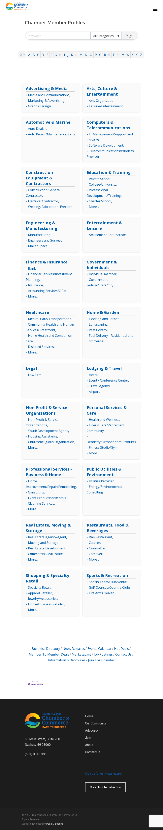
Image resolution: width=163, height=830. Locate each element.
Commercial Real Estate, (46, 554)
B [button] (34, 55)
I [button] (64, 55)
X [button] (133, 55)
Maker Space (37, 246)
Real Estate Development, (47, 548)
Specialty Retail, (39, 587)
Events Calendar (99, 648)
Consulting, (36, 492)
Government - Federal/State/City (100, 282)
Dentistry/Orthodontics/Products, (112, 442)
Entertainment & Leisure (104, 225)
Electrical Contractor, (43, 201)
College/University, (103, 184)
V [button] (123, 55)
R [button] (105, 55)
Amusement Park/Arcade (107, 235)
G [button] (56, 55)
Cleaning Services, (41, 503)
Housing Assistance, (43, 436)
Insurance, (36, 285)
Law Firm (34, 375)
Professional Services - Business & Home (49, 471)
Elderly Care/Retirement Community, (105, 428)
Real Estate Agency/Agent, (47, 537)
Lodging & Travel (104, 368)
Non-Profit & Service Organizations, (42, 422)
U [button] (118, 55)
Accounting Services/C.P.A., (47, 291)
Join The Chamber (101, 660)
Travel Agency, (100, 386)
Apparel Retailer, (40, 593)
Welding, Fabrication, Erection (50, 207)
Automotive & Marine (48, 122)
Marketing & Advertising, (46, 100)
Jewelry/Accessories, (43, 598)
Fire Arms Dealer (101, 593)
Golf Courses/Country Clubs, (110, 587)
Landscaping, (99, 324)
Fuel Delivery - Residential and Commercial (110, 338)
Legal (31, 368)
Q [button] (100, 55)
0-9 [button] (22, 55)
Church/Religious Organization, (51, 442)
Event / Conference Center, (109, 380)
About (89, 745)
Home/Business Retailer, (46, 604)
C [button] (38, 55)
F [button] (51, 55)
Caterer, (95, 542)
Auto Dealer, (37, 128)
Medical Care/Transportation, (50, 319)
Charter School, (100, 201)
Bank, (32, 268)
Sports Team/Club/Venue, (108, 582)
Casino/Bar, (97, 548)
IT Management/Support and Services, (110, 137)
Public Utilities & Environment (104, 471)
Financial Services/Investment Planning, (49, 277)
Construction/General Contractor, (43, 193)
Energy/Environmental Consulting (104, 489)
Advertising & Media (47, 88)
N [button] (86, 55)
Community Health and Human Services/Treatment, (50, 327)
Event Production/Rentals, (47, 498)
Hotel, (93, 375)
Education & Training (109, 172)
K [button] (72, 55)
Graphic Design (39, 106)
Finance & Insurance (47, 262)
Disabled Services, (41, 347)
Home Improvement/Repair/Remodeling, (51, 484)
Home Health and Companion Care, (49, 338)
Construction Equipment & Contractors (39, 178)
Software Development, (106, 145)
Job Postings (103, 654)
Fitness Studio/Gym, (103, 447)
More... (94, 207)
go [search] (131, 36)
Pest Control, (98, 330)
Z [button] (141, 55)
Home (89, 716)
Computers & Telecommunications (108, 124)
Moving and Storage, (43, 542)
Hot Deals (121, 648)
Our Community (95, 723)
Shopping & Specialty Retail (47, 578)
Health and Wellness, (104, 419)
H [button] (60, 55)
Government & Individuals (102, 264)
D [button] (43, 55)
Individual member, (103, 274)
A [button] (29, 55)
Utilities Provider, (101, 481)
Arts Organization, (102, 100)
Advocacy (92, 730)
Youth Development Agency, (49, 431)
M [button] (81, 55)
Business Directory (46, 648)
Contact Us (123, 654)
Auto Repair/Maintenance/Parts (52, 134)
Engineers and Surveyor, (46, 240)
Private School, (100, 179)
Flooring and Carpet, (104, 319)
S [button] (109, 55)
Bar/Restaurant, (101, 537)
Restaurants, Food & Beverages (108, 527)
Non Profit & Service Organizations (46, 410)
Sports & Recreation (107, 575)
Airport (94, 391)
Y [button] (137, 55)
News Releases (74, 648)
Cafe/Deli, (96, 554)
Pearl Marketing (54, 823)
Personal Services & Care (107, 410)
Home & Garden (103, 312)
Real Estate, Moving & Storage (48, 527)
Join (88, 738)
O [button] (91, 55)
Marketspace (81, 654)
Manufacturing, (39, 235)
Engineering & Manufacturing (41, 225)
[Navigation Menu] (155, 9)
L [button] (76, 55)
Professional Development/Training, (104, 193)
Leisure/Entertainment (106, 106)
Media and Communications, (49, 95)
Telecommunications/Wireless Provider (110, 154)
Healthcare (37, 312)
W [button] (127, 55)
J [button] (67, 55)
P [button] (96, 55)
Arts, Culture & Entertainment (102, 91)
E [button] (47, 55)
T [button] (114, 55)
